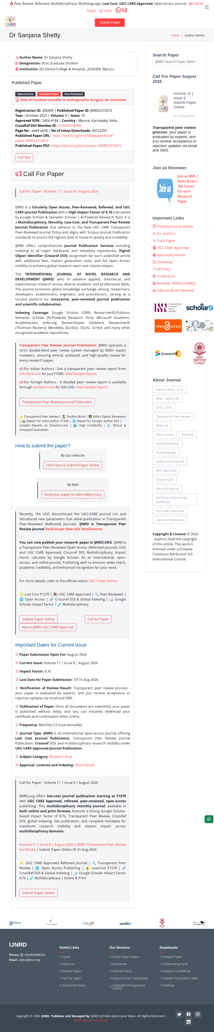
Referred (162, 425)
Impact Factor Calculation (130, 978)
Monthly (188, 434)
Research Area (60, 756)
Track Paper (165, 240)
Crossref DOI (164, 479)
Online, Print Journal (170, 461)
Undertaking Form (175, 964)
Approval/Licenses (171, 255)
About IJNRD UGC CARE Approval (47, 627)
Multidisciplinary (167, 443)
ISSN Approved (166, 470)
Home (175, 35)
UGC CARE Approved (172, 247)
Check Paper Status (125, 956)
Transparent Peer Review (173, 416)
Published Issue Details (174, 226)
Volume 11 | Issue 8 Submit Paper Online (184, 100)
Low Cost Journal (167, 488)
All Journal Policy (73, 985)
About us (68, 964)
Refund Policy (121, 971)
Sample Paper (172, 956)
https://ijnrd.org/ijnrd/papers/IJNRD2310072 (87, 145)
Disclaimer (119, 964)
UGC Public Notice (103, 581)
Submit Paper (110, 22)
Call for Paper (98, 619)
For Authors (166, 233)
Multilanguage (166, 452)
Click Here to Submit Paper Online (72, 465)
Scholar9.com (30, 373)
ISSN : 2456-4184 (167, 398)
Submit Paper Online (38, 619)
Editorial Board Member (175, 290)
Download (164, 262)
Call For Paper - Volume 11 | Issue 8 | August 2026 (58, 191)
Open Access (165, 434)
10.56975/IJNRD (70, 125)
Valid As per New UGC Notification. (74, 529)
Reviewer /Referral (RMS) (175, 283)
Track (107, 10)
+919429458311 (34, 954)
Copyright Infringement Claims (128, 987)
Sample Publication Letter (181, 978)
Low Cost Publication (170, 520)
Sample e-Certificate (177, 971)
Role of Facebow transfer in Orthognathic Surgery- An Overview (73, 100)
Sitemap (168, 985)
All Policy (163, 269)
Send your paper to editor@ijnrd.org (73, 494)
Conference (165, 276)
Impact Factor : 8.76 (169, 389)
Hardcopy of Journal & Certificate (171, 499)
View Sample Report (81, 373)
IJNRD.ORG (81, 1020)
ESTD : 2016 (164, 407)
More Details (85, 765)
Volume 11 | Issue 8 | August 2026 (46, 844)
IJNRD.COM (100, 1020)
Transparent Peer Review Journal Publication (57, 402)
